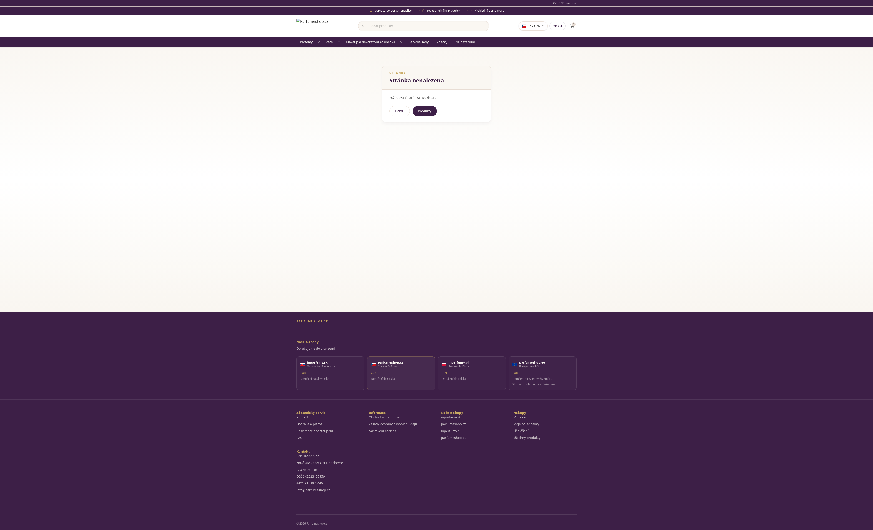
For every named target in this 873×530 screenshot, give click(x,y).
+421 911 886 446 (309, 483)
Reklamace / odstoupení (314, 431)
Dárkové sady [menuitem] (418, 42)
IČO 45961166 (307, 469)
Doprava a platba (309, 424)
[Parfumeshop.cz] (312, 26)
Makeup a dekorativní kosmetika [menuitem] (370, 42)
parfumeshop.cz (453, 424)
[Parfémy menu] (318, 42)
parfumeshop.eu (454, 438)
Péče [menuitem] (329, 42)
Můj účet (520, 417)
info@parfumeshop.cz (313, 490)
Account (571, 3)
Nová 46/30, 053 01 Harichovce (319, 463)
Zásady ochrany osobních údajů (393, 424)
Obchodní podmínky (384, 417)
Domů (399, 111)
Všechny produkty (526, 438)
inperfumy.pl (451, 431)
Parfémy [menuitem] (306, 42)
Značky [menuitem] (442, 42)
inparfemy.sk (451, 417)
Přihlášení (521, 431)
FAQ (299, 438)
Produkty (424, 111)
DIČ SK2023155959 (310, 476)
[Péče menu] (338, 42)
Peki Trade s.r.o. (308, 456)
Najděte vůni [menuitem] (465, 42)
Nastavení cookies (382, 431)
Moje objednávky (526, 424)
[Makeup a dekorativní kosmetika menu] (401, 42)
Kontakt (302, 417)
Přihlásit (557, 26)
